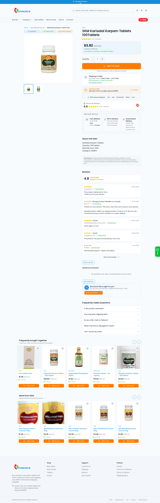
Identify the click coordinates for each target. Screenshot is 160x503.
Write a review (88, 262)
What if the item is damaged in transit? (99, 326)
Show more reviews (110, 257)
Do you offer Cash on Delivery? (96, 320)
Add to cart (30, 386)
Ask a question (88, 281)
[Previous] (134, 342)
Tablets (50, 472)
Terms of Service (123, 472)
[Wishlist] (137, 10)
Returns (85, 472)
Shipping (85, 469)
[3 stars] (86, 39)
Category (26, 20)
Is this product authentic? (94, 308)
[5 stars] (90, 39)
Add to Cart (113, 66)
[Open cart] (146, 10)
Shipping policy (122, 475)
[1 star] (83, 39)
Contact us (86, 466)
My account (86, 475)
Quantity (85, 59)
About (61, 20)
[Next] (139, 342)
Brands (15, 20)
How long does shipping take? (96, 314)
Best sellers (39, 20)
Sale (144, 20)
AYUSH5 (135, 90)
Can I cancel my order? (93, 332)
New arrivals (51, 20)
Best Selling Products (37, 28)
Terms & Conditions (124, 469)
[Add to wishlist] (38, 348)
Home (26, 28)
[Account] (142, 10)
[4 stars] (88, 39)
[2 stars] (85, 39)
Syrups (49, 475)
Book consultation (92, 293)
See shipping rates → (96, 82)
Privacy (119, 466)
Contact (69, 20)
